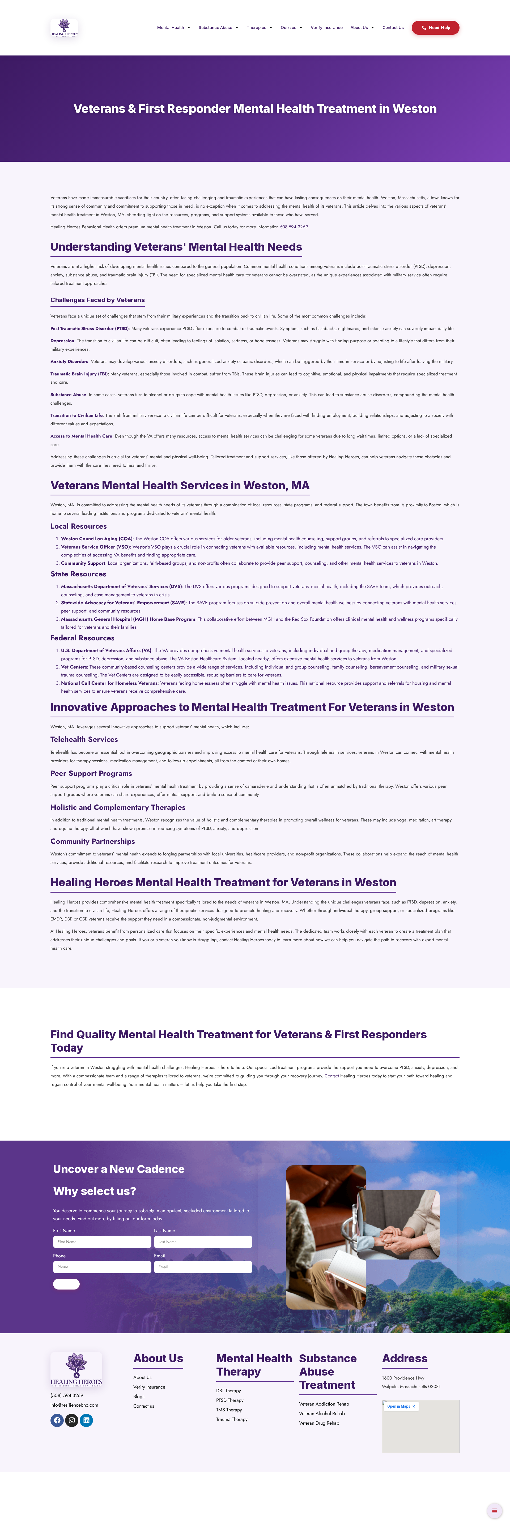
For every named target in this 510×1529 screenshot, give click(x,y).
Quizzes (288, 27)
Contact (332, 1076)
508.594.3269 (294, 227)
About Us (359, 27)
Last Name (164, 1231)
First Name (64, 1231)
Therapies (256, 27)
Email (159, 1256)
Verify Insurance (327, 27)
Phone (59, 1256)
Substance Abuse (215, 27)
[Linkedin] (86, 1420)
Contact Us (393, 27)
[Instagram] (71, 1420)
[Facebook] (57, 1420)
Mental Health (170, 27)
